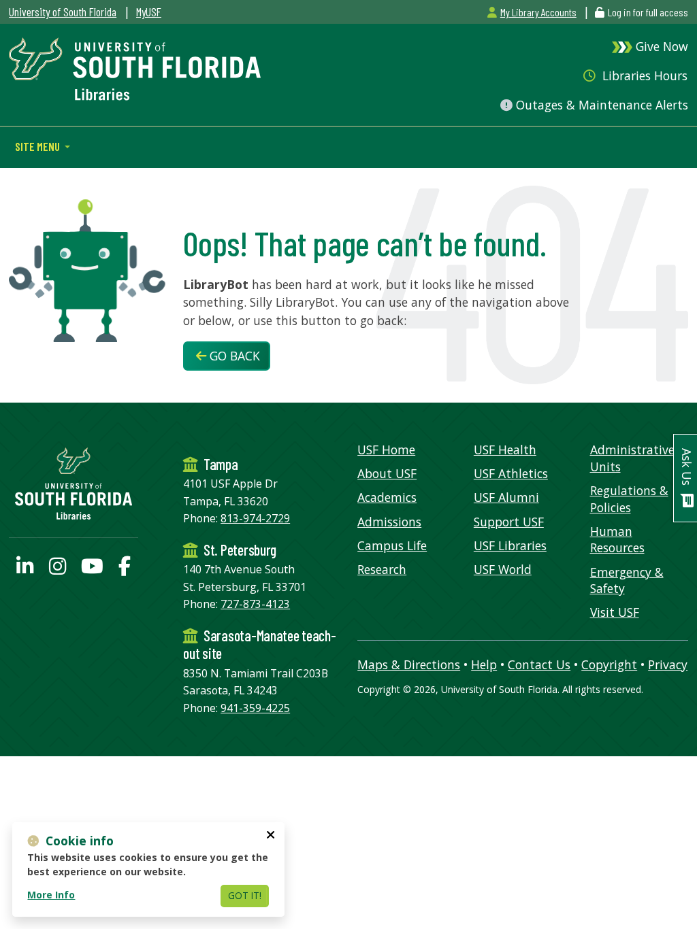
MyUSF (148, 11)
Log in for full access (648, 11)
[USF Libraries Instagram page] (57, 569)
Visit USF (614, 612)
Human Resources (617, 539)
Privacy (667, 664)
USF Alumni (506, 497)
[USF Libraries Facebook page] (124, 569)
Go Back (233, 356)
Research (381, 569)
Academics (387, 497)
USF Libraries (510, 545)
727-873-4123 (255, 603)
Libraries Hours (643, 75)
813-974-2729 (255, 518)
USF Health (505, 449)
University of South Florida (62, 11)
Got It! (244, 895)
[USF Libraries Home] (135, 67)
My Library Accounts (538, 11)
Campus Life (392, 545)
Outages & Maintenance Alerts (600, 105)
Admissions (389, 521)
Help (484, 664)
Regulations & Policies (629, 499)
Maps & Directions (408, 664)
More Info (51, 894)
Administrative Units (632, 458)
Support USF (509, 521)
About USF (387, 473)
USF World (503, 569)
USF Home (386, 449)
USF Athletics (511, 473)
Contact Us (539, 664)
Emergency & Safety (627, 580)
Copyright (609, 664)
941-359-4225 (255, 707)
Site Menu (38, 146)
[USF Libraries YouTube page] (92, 569)
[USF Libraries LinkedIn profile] (24, 569)
